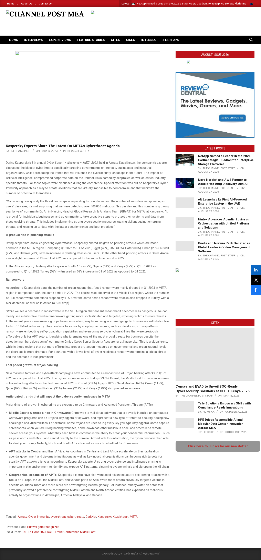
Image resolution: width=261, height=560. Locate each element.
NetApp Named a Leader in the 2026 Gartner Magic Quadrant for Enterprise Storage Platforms (191, 3)
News (71, 151)
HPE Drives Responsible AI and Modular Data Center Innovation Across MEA (220, 424)
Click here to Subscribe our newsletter (218, 446)
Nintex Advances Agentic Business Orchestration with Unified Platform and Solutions (223, 223)
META (134, 517)
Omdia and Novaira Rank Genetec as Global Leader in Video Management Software (224, 247)
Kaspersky (104, 517)
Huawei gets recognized (43, 527)
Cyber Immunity (38, 517)
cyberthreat (58, 517)
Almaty (22, 517)
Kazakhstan (120, 517)
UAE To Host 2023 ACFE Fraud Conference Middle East (58, 532)
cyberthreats (75, 517)
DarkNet (91, 517)
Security (83, 151)
